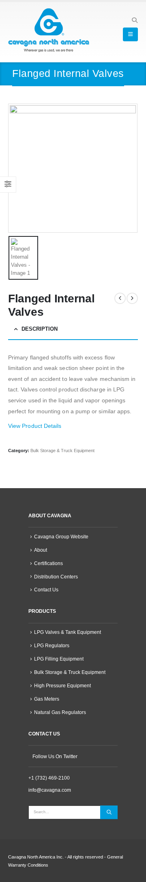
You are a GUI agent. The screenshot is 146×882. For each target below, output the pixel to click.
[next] (132, 298)
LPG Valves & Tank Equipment (67, 632)
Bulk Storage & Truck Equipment (62, 450)
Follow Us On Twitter (54, 756)
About (40, 550)
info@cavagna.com (49, 790)
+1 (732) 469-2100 (49, 777)
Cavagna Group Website (61, 536)
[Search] (109, 812)
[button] (134, 20)
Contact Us (46, 589)
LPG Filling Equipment (59, 658)
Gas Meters (46, 698)
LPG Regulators (51, 645)
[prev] (120, 298)
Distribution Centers (56, 576)
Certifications (48, 563)
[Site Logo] (48, 30)
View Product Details (34, 426)
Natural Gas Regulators (60, 712)
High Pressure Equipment (62, 685)
